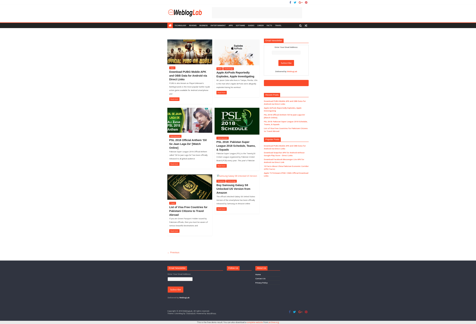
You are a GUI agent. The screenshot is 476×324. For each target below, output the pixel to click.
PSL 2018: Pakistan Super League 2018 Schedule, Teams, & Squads (236, 145)
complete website (255, 322)
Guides (251, 25)
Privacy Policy (261, 282)
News (220, 69)
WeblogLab (292, 71)
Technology (180, 25)
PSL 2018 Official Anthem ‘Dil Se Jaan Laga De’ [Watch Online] (188, 144)
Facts (269, 25)
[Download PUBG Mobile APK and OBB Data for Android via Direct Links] (189, 41)
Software (240, 25)
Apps (231, 25)
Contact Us (260, 278)
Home (258, 274)
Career (260, 25)
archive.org (273, 322)
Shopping (221, 181)
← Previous (173, 252)
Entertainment (218, 25)
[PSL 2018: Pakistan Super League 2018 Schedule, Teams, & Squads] (237, 109)
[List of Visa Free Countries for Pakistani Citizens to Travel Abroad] (189, 176)
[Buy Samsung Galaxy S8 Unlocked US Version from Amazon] (237, 176)
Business (203, 25)
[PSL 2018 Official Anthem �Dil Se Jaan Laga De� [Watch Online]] (189, 109)
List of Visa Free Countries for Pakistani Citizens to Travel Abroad (188, 211)
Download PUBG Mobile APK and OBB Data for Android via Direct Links (188, 75)
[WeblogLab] (170, 25)
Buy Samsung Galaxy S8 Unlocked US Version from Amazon (233, 189)
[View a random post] (306, 25)
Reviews (192, 25)
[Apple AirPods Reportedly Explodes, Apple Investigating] (237, 41)
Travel (278, 25)
